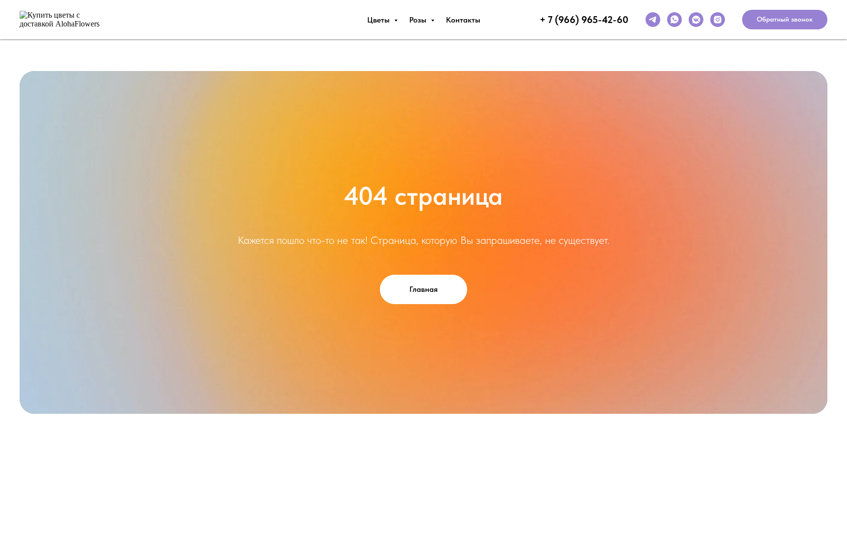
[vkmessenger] (696, 19)
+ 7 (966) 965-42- (578, 19)
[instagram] (717, 19)
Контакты (463, 19)
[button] (784, 19)
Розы (418, 19)
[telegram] (653, 19)
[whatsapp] (674, 19)
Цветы (379, 19)
